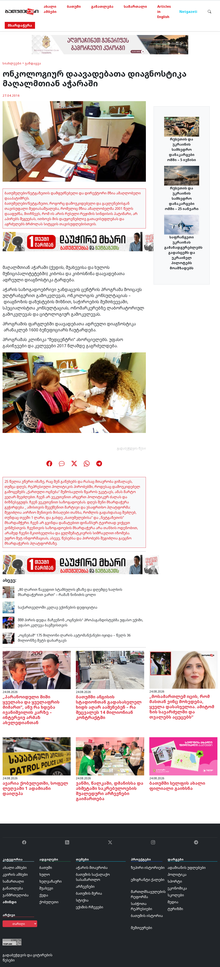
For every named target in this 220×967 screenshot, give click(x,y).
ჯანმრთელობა (16, 895)
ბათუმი (74, 6)
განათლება (102, 6)
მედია (173, 902)
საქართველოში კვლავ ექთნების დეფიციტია (57, 607)
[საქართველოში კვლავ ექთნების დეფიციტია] (8, 607)
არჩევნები (85, 886)
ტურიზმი (175, 908)
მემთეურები (141, 927)
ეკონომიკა (177, 888)
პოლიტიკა (177, 874)
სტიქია (82, 900)
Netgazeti (188, 11)
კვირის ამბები (15, 874)
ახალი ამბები (50, 9)
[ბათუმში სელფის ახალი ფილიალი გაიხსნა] (183, 756)
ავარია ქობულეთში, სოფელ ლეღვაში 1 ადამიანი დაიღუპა (35, 788)
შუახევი (46, 888)
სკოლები (176, 895)
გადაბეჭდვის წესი (131, 448)
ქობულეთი (48, 902)
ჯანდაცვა (33, 63)
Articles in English (164, 11)
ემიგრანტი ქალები (147, 879)
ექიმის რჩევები (89, 907)
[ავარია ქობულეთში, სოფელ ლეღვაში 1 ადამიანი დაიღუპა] (37, 756)
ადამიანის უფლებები (187, 867)
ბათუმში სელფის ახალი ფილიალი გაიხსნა (177, 785)
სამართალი (135, 6)
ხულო (44, 874)
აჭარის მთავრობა (92, 867)
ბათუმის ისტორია (147, 915)
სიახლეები (12, 63)
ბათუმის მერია (89, 893)
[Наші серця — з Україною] (21, 11)
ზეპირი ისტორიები (148, 867)
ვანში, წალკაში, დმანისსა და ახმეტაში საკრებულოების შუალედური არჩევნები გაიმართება (109, 790)
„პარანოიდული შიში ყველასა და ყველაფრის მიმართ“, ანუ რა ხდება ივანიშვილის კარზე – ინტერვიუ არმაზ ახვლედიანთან (31, 709)
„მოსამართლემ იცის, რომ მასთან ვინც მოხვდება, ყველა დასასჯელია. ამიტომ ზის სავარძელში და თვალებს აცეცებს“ (181, 706)
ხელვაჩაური (50, 881)
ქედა (43, 895)
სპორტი (175, 881)
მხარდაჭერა (20, 25)
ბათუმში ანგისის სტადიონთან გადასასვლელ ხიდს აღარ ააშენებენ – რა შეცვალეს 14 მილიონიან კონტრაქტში (109, 707)
